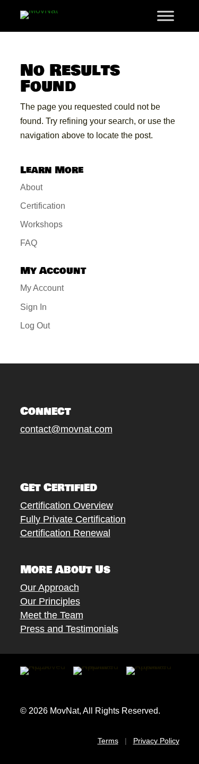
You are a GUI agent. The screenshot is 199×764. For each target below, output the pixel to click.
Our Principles (50, 601)
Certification (42, 205)
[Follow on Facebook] (15, 454)
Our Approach (49, 587)
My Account (42, 287)
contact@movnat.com (66, 429)
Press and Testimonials (69, 629)
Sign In (33, 307)
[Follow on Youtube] (79, 454)
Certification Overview (66, 505)
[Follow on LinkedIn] (100, 454)
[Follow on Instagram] (57, 454)
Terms (108, 740)
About (31, 187)
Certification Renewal (65, 533)
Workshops (41, 224)
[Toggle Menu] (165, 15)
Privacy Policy (156, 740)
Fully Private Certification (73, 519)
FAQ (28, 242)
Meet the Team (51, 615)
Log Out (35, 325)
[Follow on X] (36, 454)
